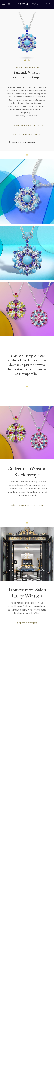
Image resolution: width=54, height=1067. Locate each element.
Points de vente (27, 623)
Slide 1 (29, 60)
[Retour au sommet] (48, 1062)
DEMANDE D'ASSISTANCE (27, 134)
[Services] (10, 4)
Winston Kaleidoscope (27, 67)
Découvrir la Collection (27, 505)
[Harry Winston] (27, 4)
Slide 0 (25, 60)
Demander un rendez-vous (27, 125)
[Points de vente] (50, 4)
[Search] (46, 4)
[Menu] (4, 4)
